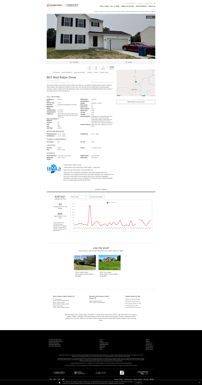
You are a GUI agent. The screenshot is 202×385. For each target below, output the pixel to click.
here (122, 383)
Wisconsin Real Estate (55, 346)
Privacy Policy (149, 346)
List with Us (149, 342)
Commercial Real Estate (55, 339)
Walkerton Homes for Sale (132, 299)
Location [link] (89, 72)
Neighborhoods (104, 344)
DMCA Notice (149, 349)
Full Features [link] (56, 72)
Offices (148, 339)
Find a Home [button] (104, 6)
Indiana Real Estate (54, 342)
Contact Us (149, 344)
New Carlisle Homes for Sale (133, 303)
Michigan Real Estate (54, 344)
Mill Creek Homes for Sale (132, 301)
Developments (141, 6)
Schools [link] (96, 72)
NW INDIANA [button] (130, 3)
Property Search (104, 342)
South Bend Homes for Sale (132, 307)
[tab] (101, 189)
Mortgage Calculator (136, 102)
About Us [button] (151, 6)
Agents (148, 341)
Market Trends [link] (104, 72)
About (101, 341)
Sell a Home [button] (114, 6)
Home (101, 339)
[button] (136, 83)
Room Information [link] (67, 72)
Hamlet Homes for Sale (131, 305)
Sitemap (145, 379)
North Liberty (71, 82)
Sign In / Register (145, 3)
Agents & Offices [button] (127, 6)
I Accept (138, 382)
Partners (102, 347)
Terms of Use (149, 347)
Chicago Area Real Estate (55, 341)
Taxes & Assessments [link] (80, 72)
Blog (101, 349)
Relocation (103, 346)
